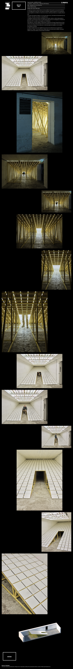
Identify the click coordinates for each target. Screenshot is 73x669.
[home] (7, 6)
